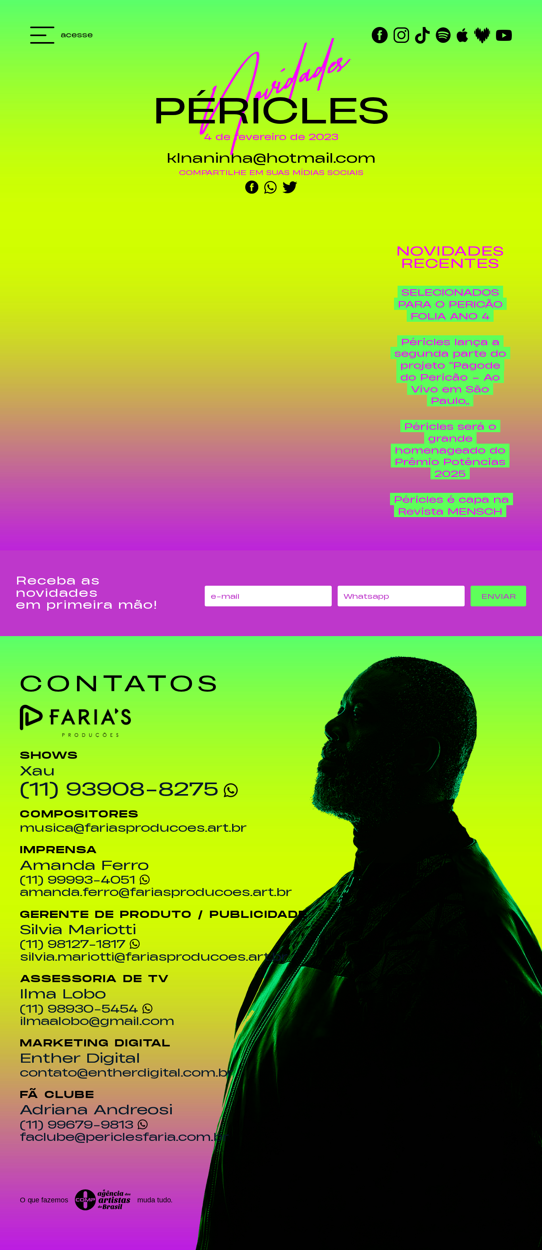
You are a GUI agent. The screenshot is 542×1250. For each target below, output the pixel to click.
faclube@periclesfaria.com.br (124, 1136)
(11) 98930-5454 (79, 1008)
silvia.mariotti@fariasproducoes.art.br (154, 956)
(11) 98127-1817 (72, 943)
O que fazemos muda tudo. (96, 1200)
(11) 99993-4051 (77, 879)
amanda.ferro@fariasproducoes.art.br (156, 892)
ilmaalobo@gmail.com (97, 1020)
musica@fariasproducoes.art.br (133, 827)
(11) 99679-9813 (76, 1124)
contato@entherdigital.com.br (127, 1072)
